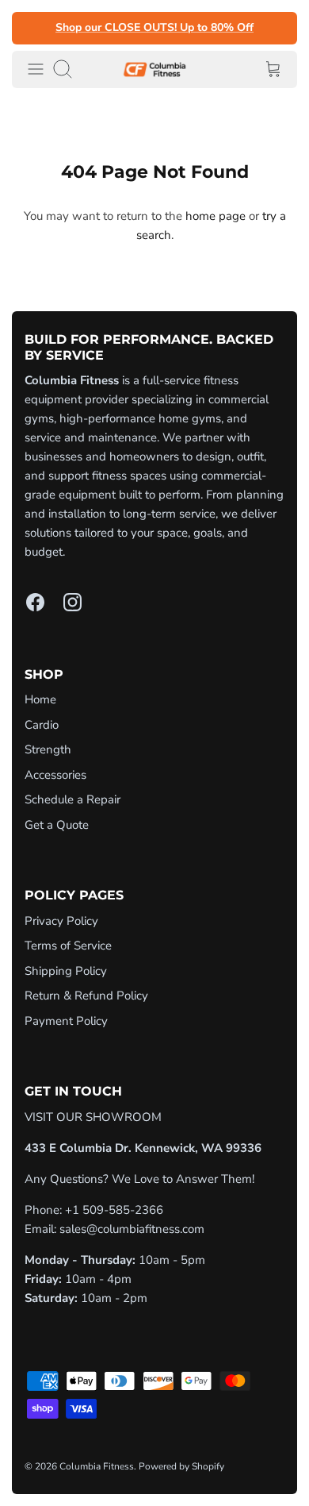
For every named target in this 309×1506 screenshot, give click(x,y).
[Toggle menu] (35, 69)
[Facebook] (35, 602)
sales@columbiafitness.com (131, 1229)
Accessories (55, 775)
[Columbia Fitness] (154, 69)
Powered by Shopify (181, 1466)
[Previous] (33, 28)
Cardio (42, 725)
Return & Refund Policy (86, 995)
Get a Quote (57, 825)
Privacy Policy (61, 921)
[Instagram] (72, 602)
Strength (48, 749)
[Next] (276, 28)
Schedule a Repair (72, 799)
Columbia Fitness (96, 1466)
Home (40, 699)
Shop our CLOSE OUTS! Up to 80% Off (154, 28)
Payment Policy (66, 1021)
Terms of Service (68, 945)
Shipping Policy (66, 971)
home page (215, 216)
